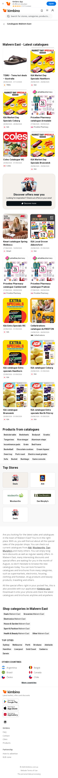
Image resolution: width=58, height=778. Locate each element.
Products (7, 743)
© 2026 (29, 767)
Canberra (43, 649)
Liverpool (18, 649)
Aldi (30, 547)
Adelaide (49, 645)
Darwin (6, 653)
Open (51, 3)
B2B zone (7, 757)
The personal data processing (29, 774)
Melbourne (17, 645)
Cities (5, 739)
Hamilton (7, 649)
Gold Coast (31, 649)
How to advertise (10, 753)
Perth (27, 645)
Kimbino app (43, 588)
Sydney (6, 645)
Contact (6, 735)
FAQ (4, 732)
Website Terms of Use (29, 770)
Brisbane (37, 645)
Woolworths (39, 547)
